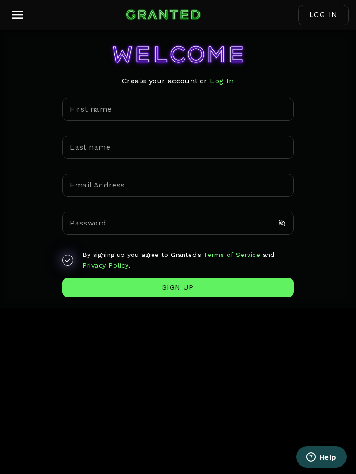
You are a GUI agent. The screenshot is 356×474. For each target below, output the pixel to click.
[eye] (281, 223)
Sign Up (178, 287)
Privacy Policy (106, 265)
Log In (323, 15)
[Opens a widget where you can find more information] (321, 457)
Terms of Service (231, 254)
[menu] (17, 15)
